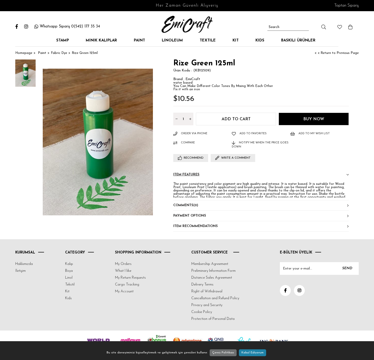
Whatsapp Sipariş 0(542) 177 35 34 (70, 26)
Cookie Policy (201, 312)
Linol (69, 278)
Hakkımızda (24, 264)
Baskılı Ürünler (298, 40)
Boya (69, 271)
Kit (236, 40)
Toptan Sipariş (346, 6)
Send (347, 268)
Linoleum (172, 40)
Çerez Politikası (223, 352)
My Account (124, 291)
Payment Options (189, 215)
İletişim (20, 271)
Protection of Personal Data (213, 319)
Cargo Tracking (127, 285)
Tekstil (70, 285)
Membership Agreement (209, 264)
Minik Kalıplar (101, 40)
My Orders (123, 264)
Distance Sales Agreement (211, 278)
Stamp (62, 40)
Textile (208, 40)
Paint (139, 40)
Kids (259, 40)
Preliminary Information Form (213, 271)
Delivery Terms (202, 285)
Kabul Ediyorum (252, 352)
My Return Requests (130, 278)
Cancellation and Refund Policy (215, 298)
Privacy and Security (206, 305)
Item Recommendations (195, 226)
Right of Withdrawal (206, 291)
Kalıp (69, 264)
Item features (186, 174)
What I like (123, 271)
